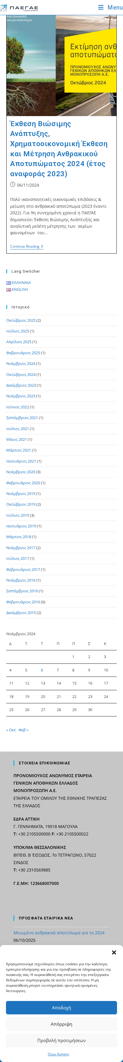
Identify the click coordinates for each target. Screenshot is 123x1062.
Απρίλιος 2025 (18, 341)
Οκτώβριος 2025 (21, 320)
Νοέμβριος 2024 (20, 363)
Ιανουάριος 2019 (21, 526)
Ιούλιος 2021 (17, 428)
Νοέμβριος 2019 (20, 493)
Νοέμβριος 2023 (20, 396)
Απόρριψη (61, 1024)
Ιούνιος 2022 (17, 407)
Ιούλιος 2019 (17, 515)
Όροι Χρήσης (58, 1054)
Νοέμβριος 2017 (20, 547)
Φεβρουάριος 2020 (23, 482)
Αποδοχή (61, 1008)
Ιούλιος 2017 (17, 558)
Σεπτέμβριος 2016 (22, 591)
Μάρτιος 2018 (18, 536)
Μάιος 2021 (16, 439)
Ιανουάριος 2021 (21, 461)
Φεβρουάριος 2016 (23, 602)
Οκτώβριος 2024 (21, 374)
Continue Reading (26, 246)
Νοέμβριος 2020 (20, 471)
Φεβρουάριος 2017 (23, 569)
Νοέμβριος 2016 (20, 580)
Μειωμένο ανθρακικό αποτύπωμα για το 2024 (58, 933)
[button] (114, 952)
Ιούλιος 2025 (17, 331)
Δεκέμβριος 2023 (21, 385)
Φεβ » (23, 730)
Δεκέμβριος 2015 (21, 612)
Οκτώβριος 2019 (21, 504)
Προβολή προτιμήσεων (61, 1040)
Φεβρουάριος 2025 (23, 352)
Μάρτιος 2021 (18, 450)
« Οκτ (11, 730)
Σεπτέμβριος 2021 (22, 417)
